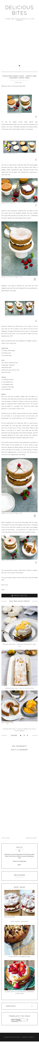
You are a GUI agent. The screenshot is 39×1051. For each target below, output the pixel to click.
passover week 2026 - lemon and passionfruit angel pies (19, 645)
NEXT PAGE (6, 838)
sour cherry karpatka (19, 921)
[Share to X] (20, 735)
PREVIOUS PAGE (31, 838)
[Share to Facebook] (24, 735)
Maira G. (32, 1037)
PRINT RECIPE (20, 595)
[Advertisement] (19, 43)
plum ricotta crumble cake (19, 956)
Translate (25, 1021)
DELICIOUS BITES (19, 10)
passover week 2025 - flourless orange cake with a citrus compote (19, 729)
